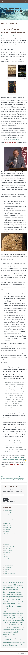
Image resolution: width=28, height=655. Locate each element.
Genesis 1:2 (21, 611)
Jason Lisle (14, 620)
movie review (8, 627)
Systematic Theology (9, 561)
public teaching (15, 632)
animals (9, 585)
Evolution (6, 531)
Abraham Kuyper (6, 582)
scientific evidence (10, 636)
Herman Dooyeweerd (9, 615)
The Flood (6, 563)
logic (18, 622)
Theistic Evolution (8, 565)
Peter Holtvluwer (8, 631)
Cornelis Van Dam (15, 599)
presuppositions (9, 632)
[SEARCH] (25, 1)
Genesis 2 (11, 476)
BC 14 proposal (17, 585)
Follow (5, 499)
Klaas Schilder (15, 622)
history (4, 617)
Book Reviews (7, 521)
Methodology (17, 479)
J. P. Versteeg (9, 620)
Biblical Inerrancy (8, 519)
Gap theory (8, 611)
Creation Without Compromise (14, 9)
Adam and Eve (16, 582)
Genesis (3, 476)
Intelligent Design (14, 617)
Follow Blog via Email (11, 486)
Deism (2, 479)
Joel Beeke (19, 620)
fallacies (20, 609)
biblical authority (12, 478)
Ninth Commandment (9, 556)
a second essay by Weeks (10, 142)
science (5, 637)
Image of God (7, 552)
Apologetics (7, 514)
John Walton (12, 479)
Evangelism (7, 529)
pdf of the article (14, 464)
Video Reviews (7, 569)
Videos (5, 571)
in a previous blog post (13, 139)
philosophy (7, 558)
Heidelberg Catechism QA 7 (16, 613)
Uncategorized (22, 476)
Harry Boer (8, 613)
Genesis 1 (7, 476)
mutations (16, 627)
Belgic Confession (8, 517)
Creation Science (8, 525)
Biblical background (20, 478)
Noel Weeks (22, 479)
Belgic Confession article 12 (7, 587)
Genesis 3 (6, 542)
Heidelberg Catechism (9, 546)
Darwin (22, 601)
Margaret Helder (15, 625)
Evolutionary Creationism (10, 533)
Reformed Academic (10, 634)
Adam (10, 582)
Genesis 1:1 (16, 611)
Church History (7, 523)
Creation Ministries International (14, 601)
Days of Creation (8, 527)
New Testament (7, 554)
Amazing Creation (8, 510)
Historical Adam (8, 550)
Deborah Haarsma (19, 604)
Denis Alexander (5, 606)
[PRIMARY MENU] (2, 1)
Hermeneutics (16, 476)
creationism (6, 601)
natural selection (21, 627)
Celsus (16, 596)
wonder (16, 645)
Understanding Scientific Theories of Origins (13, 644)
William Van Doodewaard (8, 645)
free (4, 611)
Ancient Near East (5, 478)
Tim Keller (22, 642)
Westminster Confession (9, 573)
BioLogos (6, 592)
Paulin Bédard (19, 629)
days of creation (8, 604)
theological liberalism (15, 642)
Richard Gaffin (20, 634)
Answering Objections (9, 512)
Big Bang (18, 589)
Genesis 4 (6, 544)
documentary (14, 606)
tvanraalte (12, 35)
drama (21, 606)
